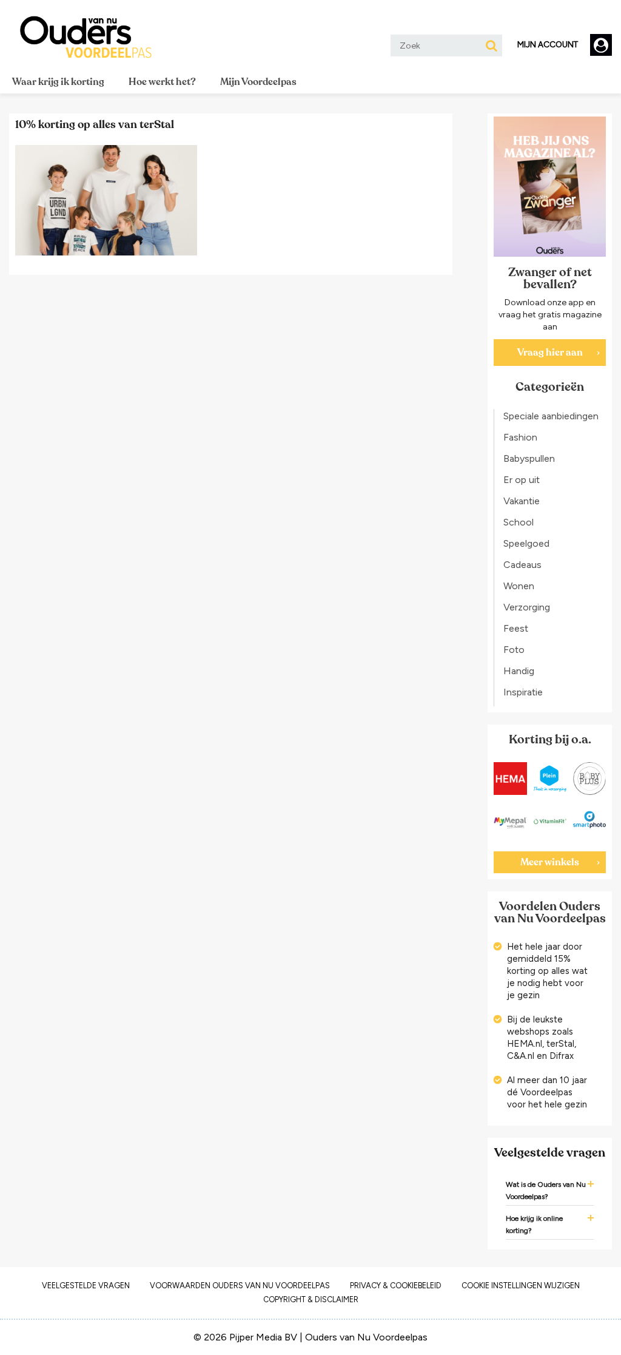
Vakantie (521, 501)
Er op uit (521, 479)
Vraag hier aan (550, 352)
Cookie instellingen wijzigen (521, 1285)
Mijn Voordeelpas (258, 82)
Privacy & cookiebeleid (395, 1285)
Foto (514, 649)
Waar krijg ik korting (58, 82)
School (518, 522)
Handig (518, 671)
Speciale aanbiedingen (551, 416)
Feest (515, 628)
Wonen (518, 586)
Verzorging (526, 607)
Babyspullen (529, 458)
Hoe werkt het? (162, 82)
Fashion (520, 437)
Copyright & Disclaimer (310, 1299)
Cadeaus (522, 564)
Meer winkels (549, 862)
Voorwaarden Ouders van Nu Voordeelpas (240, 1285)
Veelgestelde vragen (86, 1285)
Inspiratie (523, 692)
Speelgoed (526, 543)
